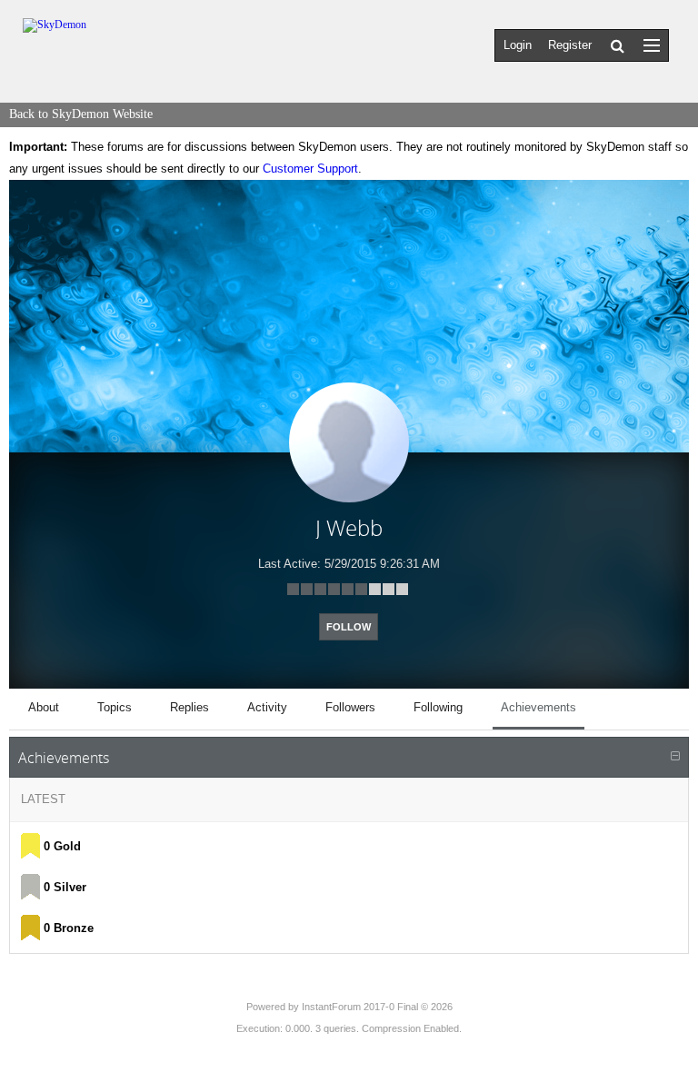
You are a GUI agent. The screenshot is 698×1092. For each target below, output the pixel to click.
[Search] (617, 45)
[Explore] (651, 45)
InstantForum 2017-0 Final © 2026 (377, 1006)
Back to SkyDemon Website (81, 114)
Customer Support (310, 168)
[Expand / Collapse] (675, 757)
